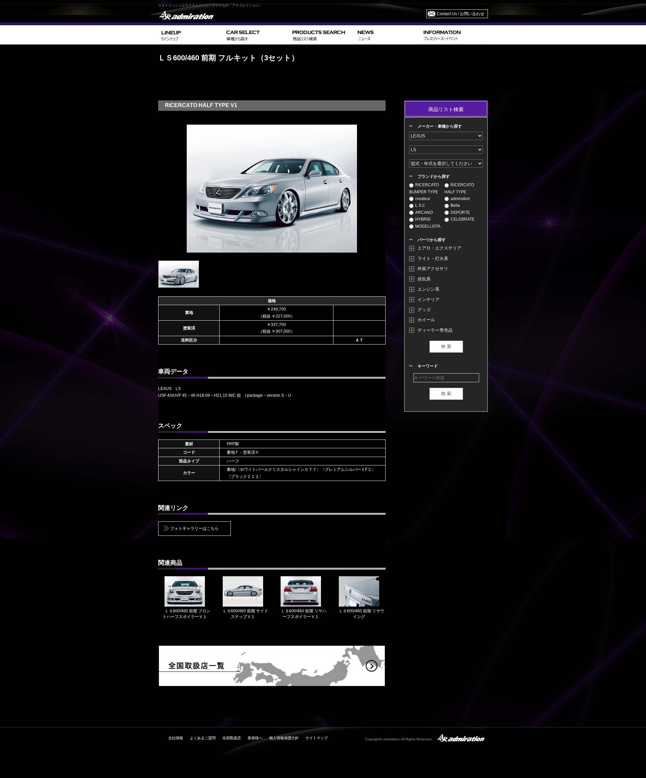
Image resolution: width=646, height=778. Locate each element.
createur (422, 198)
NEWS (388, 34)
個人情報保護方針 (284, 738)
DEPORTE (460, 212)
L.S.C (420, 205)
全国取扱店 (231, 738)
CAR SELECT (256, 34)
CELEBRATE (462, 219)
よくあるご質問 (203, 738)
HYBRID (423, 219)
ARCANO (424, 212)
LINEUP (191, 34)
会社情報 (175, 738)
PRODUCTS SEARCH (322, 34)
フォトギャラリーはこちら (194, 528)
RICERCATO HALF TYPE (459, 188)
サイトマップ (317, 738)
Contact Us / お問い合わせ (460, 13)
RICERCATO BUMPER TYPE (424, 188)
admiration (460, 198)
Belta (455, 205)
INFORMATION (454, 34)
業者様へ (255, 738)
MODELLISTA (427, 226)
